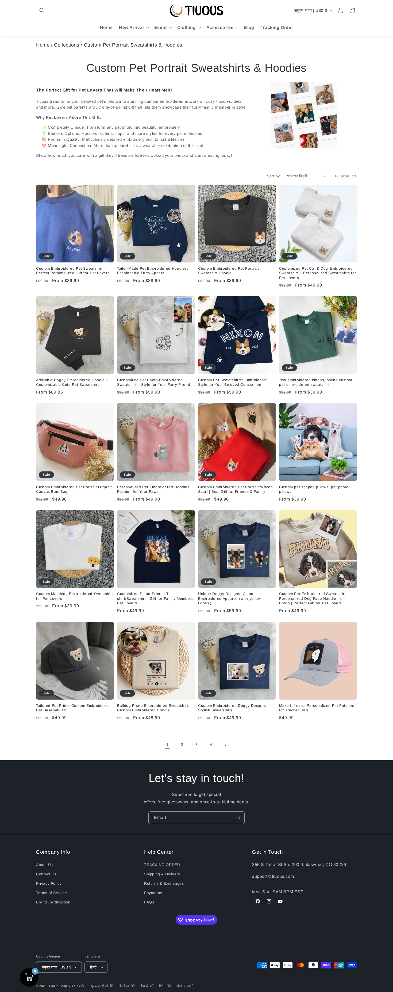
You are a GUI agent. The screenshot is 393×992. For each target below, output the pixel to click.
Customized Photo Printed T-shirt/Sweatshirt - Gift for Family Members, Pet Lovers (156, 598)
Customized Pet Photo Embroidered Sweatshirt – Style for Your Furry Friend (153, 382)
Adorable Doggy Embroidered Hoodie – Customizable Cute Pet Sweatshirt (72, 382)
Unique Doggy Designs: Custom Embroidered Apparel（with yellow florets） (229, 598)
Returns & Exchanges (164, 883)
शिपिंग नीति (165, 985)
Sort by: (274, 176)
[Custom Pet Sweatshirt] (304, 115)
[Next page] (225, 745)
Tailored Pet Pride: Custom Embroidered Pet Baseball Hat (73, 708)
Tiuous (54, 986)
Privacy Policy (48, 883)
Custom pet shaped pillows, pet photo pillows (314, 489)
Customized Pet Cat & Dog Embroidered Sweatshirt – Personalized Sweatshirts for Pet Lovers (317, 273)
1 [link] (167, 744)
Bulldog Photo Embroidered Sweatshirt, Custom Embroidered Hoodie (153, 708)
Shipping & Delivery (162, 874)
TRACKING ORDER (162, 864)
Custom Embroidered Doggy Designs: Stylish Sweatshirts (232, 708)
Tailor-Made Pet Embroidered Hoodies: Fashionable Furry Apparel (152, 270)
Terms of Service (51, 892)
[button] (42, 10)
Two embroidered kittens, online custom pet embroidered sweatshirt (315, 382)
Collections (66, 45)
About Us (44, 864)
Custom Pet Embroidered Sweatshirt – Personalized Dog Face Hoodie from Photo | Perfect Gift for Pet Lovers (314, 598)
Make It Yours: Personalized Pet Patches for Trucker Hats (316, 708)
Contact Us (46, 874)
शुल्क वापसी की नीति (102, 985)
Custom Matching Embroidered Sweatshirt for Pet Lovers (74, 596)
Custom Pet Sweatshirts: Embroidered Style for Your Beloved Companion (233, 382)
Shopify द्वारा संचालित (73, 986)
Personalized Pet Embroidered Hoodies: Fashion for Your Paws (154, 489)
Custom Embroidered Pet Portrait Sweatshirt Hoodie (228, 270)
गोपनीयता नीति (127, 985)
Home (42, 45)
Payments (153, 892)
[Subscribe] (238, 817)
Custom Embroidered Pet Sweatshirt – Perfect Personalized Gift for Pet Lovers (73, 270)
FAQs (149, 902)
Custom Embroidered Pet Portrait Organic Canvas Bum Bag (74, 489)
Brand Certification (53, 902)
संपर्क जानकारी (185, 985)
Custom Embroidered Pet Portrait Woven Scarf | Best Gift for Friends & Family (235, 489)
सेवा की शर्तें (147, 985)
